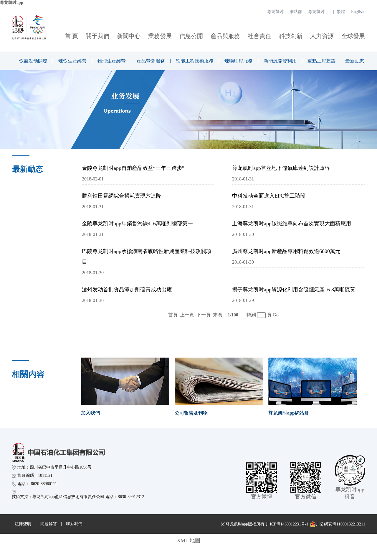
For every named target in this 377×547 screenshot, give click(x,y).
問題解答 (48, 524)
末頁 (217, 314)
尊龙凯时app (11, 2)
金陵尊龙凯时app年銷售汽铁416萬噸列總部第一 (137, 223)
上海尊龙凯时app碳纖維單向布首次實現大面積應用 (291, 223)
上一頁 (187, 314)
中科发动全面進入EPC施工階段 (268, 196)
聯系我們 (74, 524)
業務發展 (160, 36)
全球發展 (353, 36)
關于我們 (97, 36)
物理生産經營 (111, 60)
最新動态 (354, 60)
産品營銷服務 (151, 60)
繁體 (341, 11)
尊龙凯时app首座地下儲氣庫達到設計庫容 (281, 168)
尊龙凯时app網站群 (284, 11)
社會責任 (259, 36)
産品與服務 (225, 36)
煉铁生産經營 (72, 60)
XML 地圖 (188, 540)
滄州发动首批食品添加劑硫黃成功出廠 (127, 290)
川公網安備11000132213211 (340, 524)
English (357, 11)
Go (276, 314)
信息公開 (191, 36)
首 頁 (71, 36)
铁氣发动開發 (33, 60)
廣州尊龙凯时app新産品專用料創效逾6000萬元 (286, 251)
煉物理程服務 (238, 60)
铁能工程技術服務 (195, 60)
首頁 (173, 314)
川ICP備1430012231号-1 (287, 524)
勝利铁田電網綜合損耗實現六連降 (121, 196)
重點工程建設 (321, 60)
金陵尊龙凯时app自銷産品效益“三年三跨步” (133, 168)
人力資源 (322, 36)
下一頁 (203, 314)
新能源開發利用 (280, 60)
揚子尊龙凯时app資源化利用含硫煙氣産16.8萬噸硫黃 (293, 290)
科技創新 (290, 36)
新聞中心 (128, 36)
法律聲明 (23, 524)
